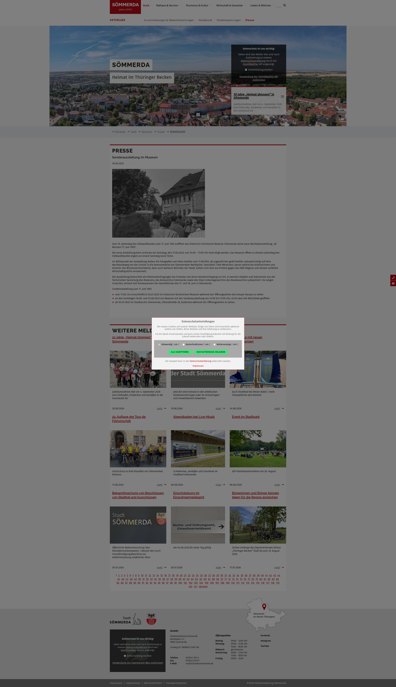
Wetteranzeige (224, 344)
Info (176, 344)
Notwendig (166, 344)
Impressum (198, 366)
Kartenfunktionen (194, 344)
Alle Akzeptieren (180, 352)
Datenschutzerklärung (200, 361)
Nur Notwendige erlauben (211, 352)
